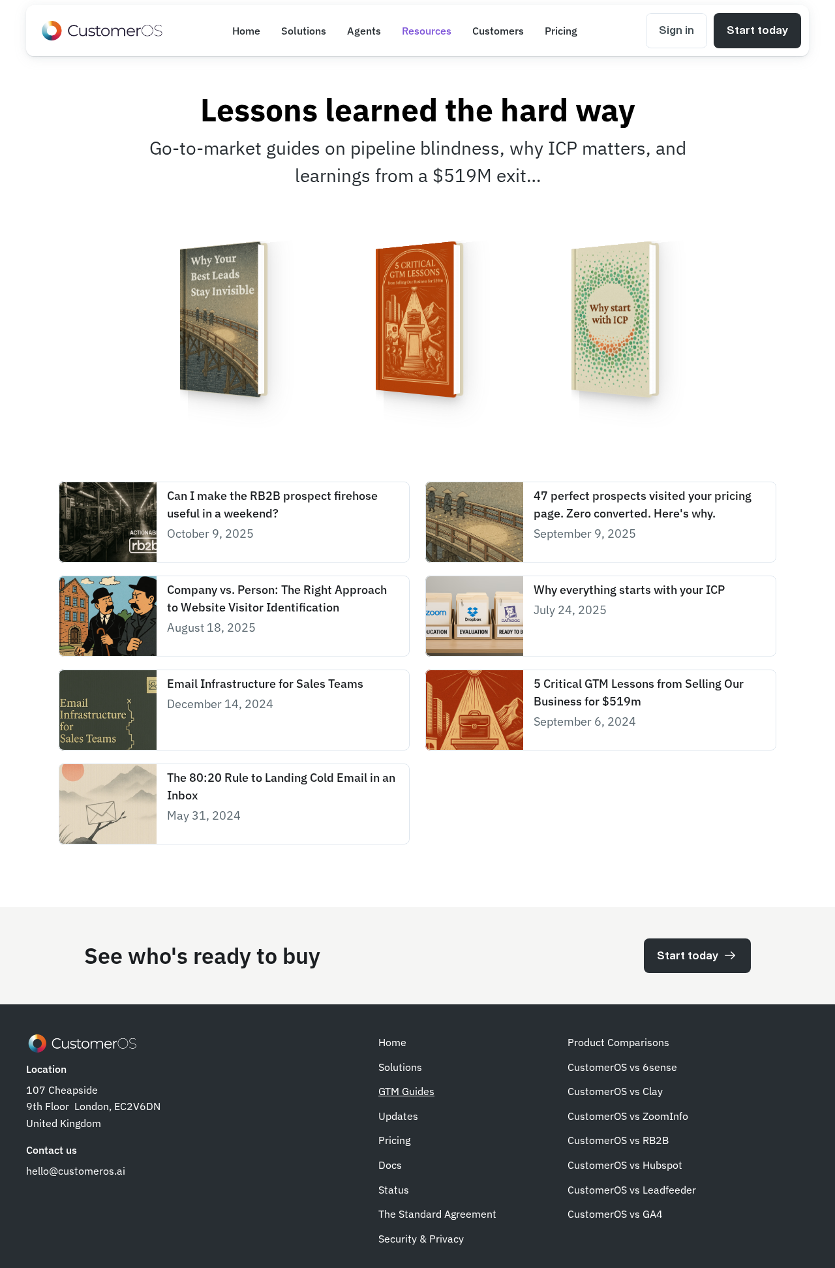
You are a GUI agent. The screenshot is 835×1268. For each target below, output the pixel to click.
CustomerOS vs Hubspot (625, 1164)
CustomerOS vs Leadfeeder (632, 1189)
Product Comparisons (618, 1042)
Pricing (394, 1140)
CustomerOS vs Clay (615, 1091)
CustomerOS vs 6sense (622, 1067)
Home (392, 1042)
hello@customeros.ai (75, 1170)
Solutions (400, 1067)
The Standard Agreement (437, 1213)
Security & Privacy (421, 1238)
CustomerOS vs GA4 (615, 1213)
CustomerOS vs (605, 1115)
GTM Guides (406, 1091)
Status (393, 1189)
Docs (390, 1164)
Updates (398, 1115)
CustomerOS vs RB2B (618, 1140)
